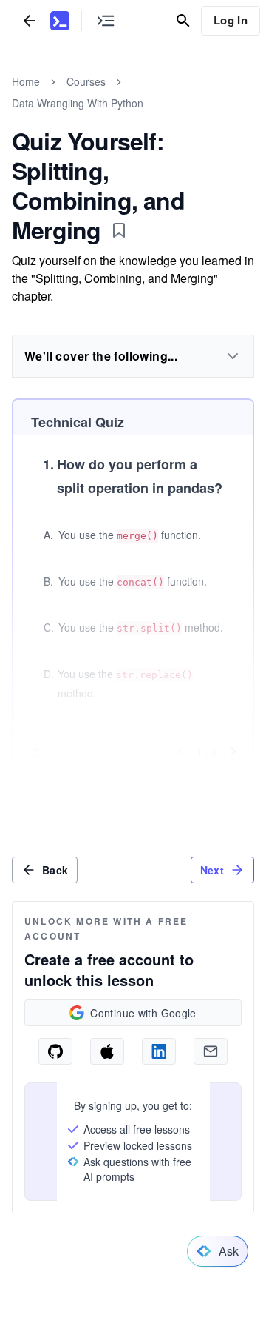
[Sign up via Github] (55, 1051)
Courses (86, 81)
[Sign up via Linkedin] (159, 1051)
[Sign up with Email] (211, 1051)
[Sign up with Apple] (107, 1051)
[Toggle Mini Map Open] (105, 20)
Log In (231, 20)
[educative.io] (59, 20)
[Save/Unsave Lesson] (119, 230)
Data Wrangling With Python (77, 103)
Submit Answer (133, 781)
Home (26, 81)
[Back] (29, 20)
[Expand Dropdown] (232, 356)
